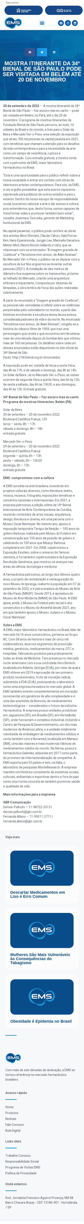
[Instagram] (68, 23)
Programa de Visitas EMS (22, 1167)
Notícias (10, 1119)
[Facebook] (61, 23)
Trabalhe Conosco (18, 1155)
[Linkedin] (75, 23)
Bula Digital (12, 1130)
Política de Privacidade (21, 1173)
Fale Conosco (14, 1124)
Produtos (11, 1113)
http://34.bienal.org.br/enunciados (36, 357)
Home (9, 1107)
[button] (42, 23)
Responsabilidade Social (22, 1161)
